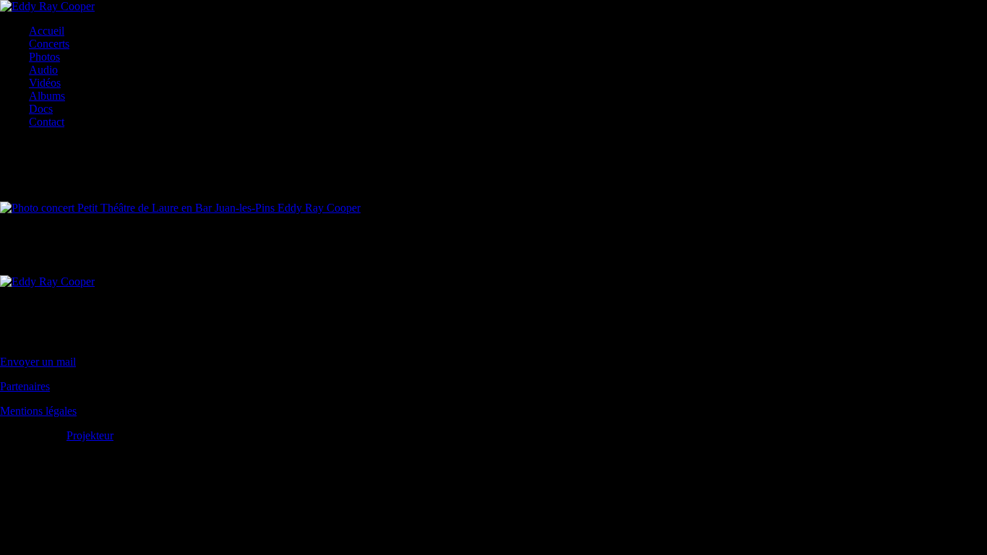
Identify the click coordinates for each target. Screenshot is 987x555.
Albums (47, 96)
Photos (44, 57)
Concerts (49, 44)
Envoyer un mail (38, 362)
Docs (41, 109)
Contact (46, 122)
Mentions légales (38, 411)
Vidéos (45, 83)
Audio (43, 70)
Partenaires (25, 386)
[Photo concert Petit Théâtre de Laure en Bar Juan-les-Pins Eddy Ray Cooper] (180, 208)
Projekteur (89, 435)
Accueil (46, 31)
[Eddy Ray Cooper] (47, 6)
